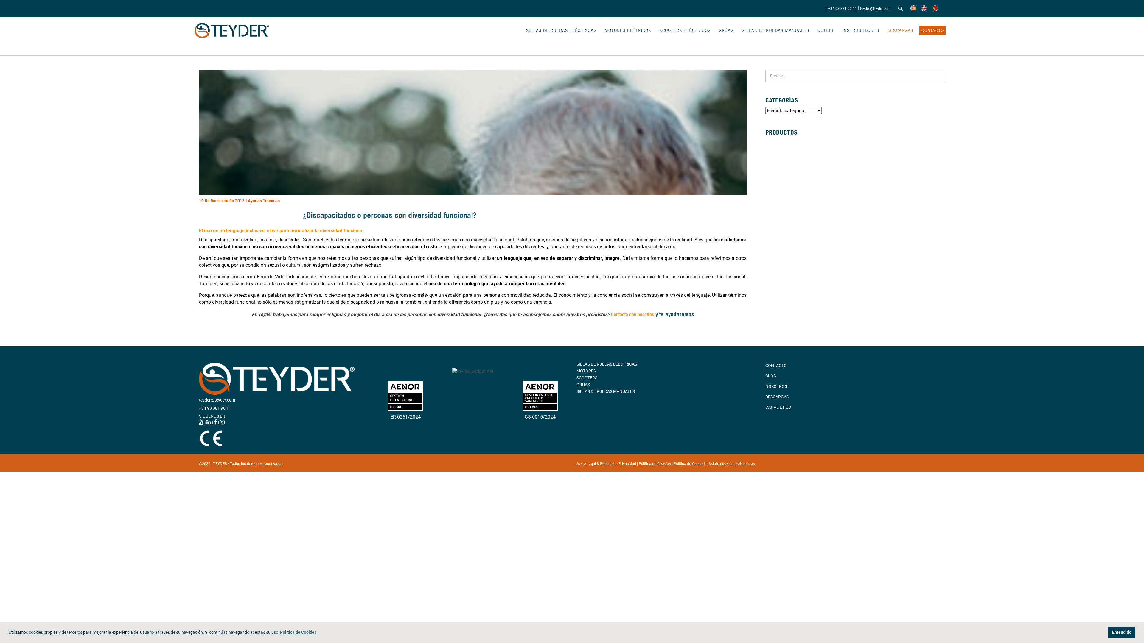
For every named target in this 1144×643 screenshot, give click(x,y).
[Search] (900, 8)
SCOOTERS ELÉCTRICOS (685, 30)
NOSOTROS (776, 386)
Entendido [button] (1121, 632)
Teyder (264, 314)
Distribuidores (860, 30)
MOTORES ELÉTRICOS (627, 30)
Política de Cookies (655, 463)
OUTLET (825, 30)
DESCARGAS (900, 30)
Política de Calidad (689, 463)
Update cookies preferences (731, 463)
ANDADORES (777, 170)
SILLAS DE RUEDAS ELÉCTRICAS (561, 30)
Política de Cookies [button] (298, 632)
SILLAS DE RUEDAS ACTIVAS (791, 156)
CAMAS (772, 183)
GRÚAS (726, 30)
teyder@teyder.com (875, 9)
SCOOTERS (586, 377)
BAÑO (771, 190)
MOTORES (586, 371)
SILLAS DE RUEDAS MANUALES (775, 30)
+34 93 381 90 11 (215, 408)
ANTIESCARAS (778, 211)
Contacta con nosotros (632, 314)
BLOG (770, 376)
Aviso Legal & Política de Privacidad (606, 463)
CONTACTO (932, 30)
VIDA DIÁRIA (777, 204)
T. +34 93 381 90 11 (841, 9)
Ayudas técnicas (264, 200)
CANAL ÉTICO (778, 407)
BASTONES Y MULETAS (787, 176)
